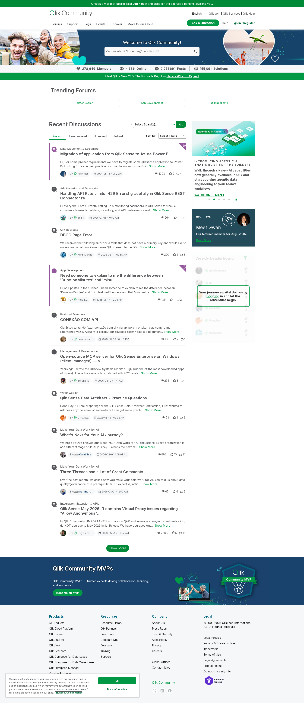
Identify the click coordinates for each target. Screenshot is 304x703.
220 (166, 254)
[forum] (53, 149)
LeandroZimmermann (90, 339)
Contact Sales (161, 667)
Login (136, 3)
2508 (164, 533)
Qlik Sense (56, 634)
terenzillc (83, 380)
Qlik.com (214, 13)
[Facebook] (169, 690)
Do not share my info (218, 671)
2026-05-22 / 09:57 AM (115, 533)
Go (181, 124)
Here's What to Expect (183, 76)
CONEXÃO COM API (79, 319)
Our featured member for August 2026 (222, 229)
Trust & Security (162, 634)
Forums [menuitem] (57, 24)
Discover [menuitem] (116, 24)
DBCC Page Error (76, 235)
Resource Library (111, 623)
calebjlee (85, 454)
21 (184, 454)
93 (167, 417)
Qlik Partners (109, 628)
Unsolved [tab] (100, 136)
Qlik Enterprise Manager (64, 668)
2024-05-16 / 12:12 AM (109, 173)
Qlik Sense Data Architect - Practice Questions (103, 398)
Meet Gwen (208, 223)
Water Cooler (85, 102)
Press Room (159, 628)
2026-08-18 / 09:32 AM (110, 417)
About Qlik (158, 623)
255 (166, 380)
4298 (161, 173)
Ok (117, 680)
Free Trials (107, 634)
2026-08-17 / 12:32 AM (109, 299)
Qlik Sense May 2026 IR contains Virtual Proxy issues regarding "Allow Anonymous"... (119, 511)
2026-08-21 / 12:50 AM (115, 491)
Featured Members (73, 314)
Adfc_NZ (83, 299)
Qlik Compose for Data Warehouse (71, 662)
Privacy (157, 645)
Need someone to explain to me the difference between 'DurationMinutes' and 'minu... (111, 277)
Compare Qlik (109, 640)
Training (105, 651)
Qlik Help (249, 13)
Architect (83, 173)
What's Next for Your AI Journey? (91, 435)
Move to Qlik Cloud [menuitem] (140, 24)
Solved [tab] (118, 136)
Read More (203, 235)
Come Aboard (204, 190)
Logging (213, 292)
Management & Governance (79, 351)
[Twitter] (154, 690)
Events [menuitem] (100, 24)
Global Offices (161, 662)
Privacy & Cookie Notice (219, 643)
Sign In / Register (243, 23)
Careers (157, 651)
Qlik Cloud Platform (61, 628)
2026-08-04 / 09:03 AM (114, 454)
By (79, 173)
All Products (56, 623)
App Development (152, 102)
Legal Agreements (215, 660)
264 (167, 217)
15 (184, 533)
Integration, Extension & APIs (79, 503)
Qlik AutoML (57, 640)
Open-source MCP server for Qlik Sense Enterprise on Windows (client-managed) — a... (120, 358)
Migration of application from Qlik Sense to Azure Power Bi (114, 154)
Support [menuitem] (72, 24)
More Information (117, 689)
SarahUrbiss (87, 491)
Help (225, 23)
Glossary (106, 645)
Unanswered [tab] (78, 136)
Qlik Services (231, 13)
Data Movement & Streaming (79, 148)
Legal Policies (212, 637)
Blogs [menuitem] (87, 24)
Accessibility (159, 640)
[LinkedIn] (162, 690)
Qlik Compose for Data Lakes (68, 656)
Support (106, 656)
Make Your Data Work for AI (79, 429)
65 (167, 491)
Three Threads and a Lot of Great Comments (101, 471)
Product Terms (213, 666)
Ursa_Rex (83, 417)
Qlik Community (163, 682)
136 (163, 299)
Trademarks (211, 649)
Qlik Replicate (219, 102)
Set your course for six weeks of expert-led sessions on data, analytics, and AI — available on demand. (219, 177)
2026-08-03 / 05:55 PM (115, 339)
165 (167, 339)
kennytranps (85, 254)
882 (163, 454)
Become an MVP (67, 593)
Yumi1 (81, 217)
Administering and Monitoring (79, 188)
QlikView (54, 645)
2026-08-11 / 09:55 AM (114, 254)
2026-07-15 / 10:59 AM (106, 217)
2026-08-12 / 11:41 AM (110, 380)
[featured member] (243, 215)
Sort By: (151, 135)
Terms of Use (212, 654)
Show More (157, 166)
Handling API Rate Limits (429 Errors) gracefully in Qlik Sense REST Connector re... (122, 195)
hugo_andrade (86, 533)
